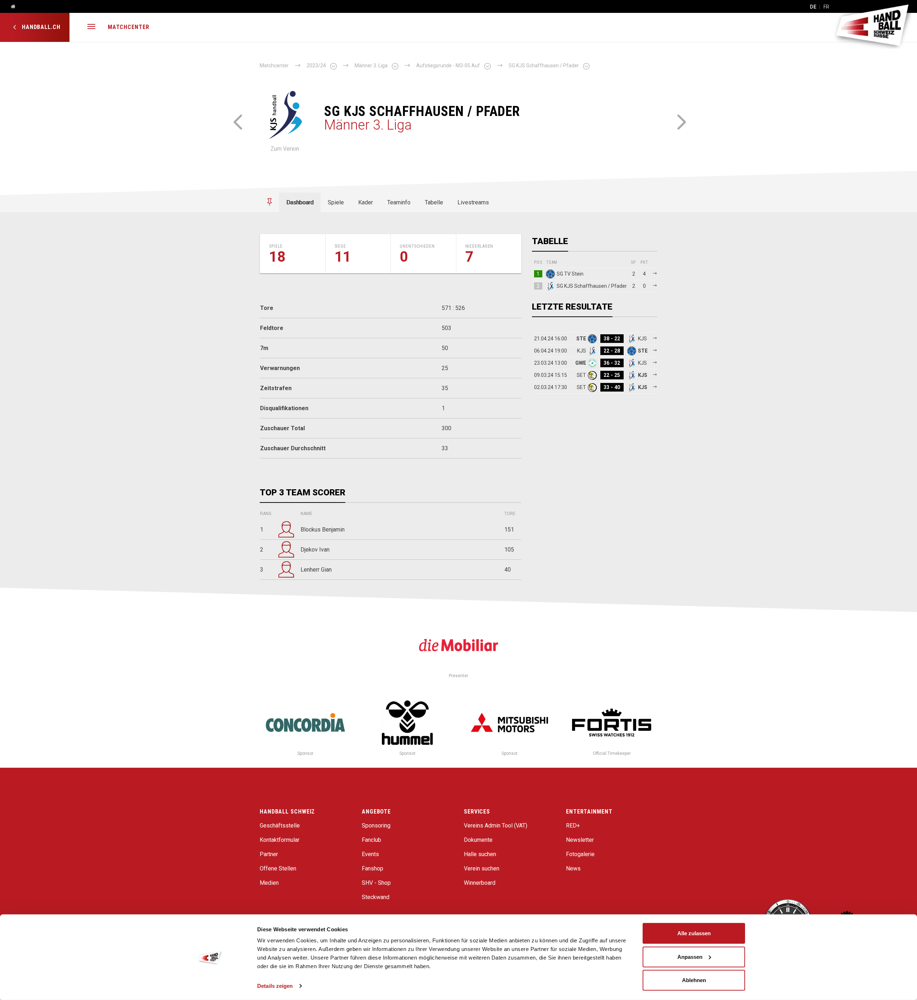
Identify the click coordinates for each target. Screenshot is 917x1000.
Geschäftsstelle (280, 825)
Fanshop (372, 868)
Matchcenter (128, 27)
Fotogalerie (580, 854)
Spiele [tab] (336, 202)
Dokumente (478, 839)
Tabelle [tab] (434, 202)
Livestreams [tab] (473, 202)
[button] (91, 27)
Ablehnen (694, 980)
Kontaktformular (279, 839)
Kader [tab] (365, 202)
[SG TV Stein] (237, 121)
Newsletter (580, 839)
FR (826, 7)
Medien (269, 882)
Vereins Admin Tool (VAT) (495, 825)
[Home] (10, 7)
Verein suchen (481, 868)
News (573, 868)
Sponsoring (376, 825)
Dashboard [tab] (299, 202)
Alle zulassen (694, 933)
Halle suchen (480, 854)
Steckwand (375, 897)
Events (370, 854)
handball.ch (40, 27)
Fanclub (371, 839)
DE (813, 7)
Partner (269, 854)
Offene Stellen (278, 868)
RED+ (573, 825)
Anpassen (689, 956)
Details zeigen (275, 986)
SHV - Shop (376, 882)
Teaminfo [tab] (399, 202)
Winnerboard (479, 882)
